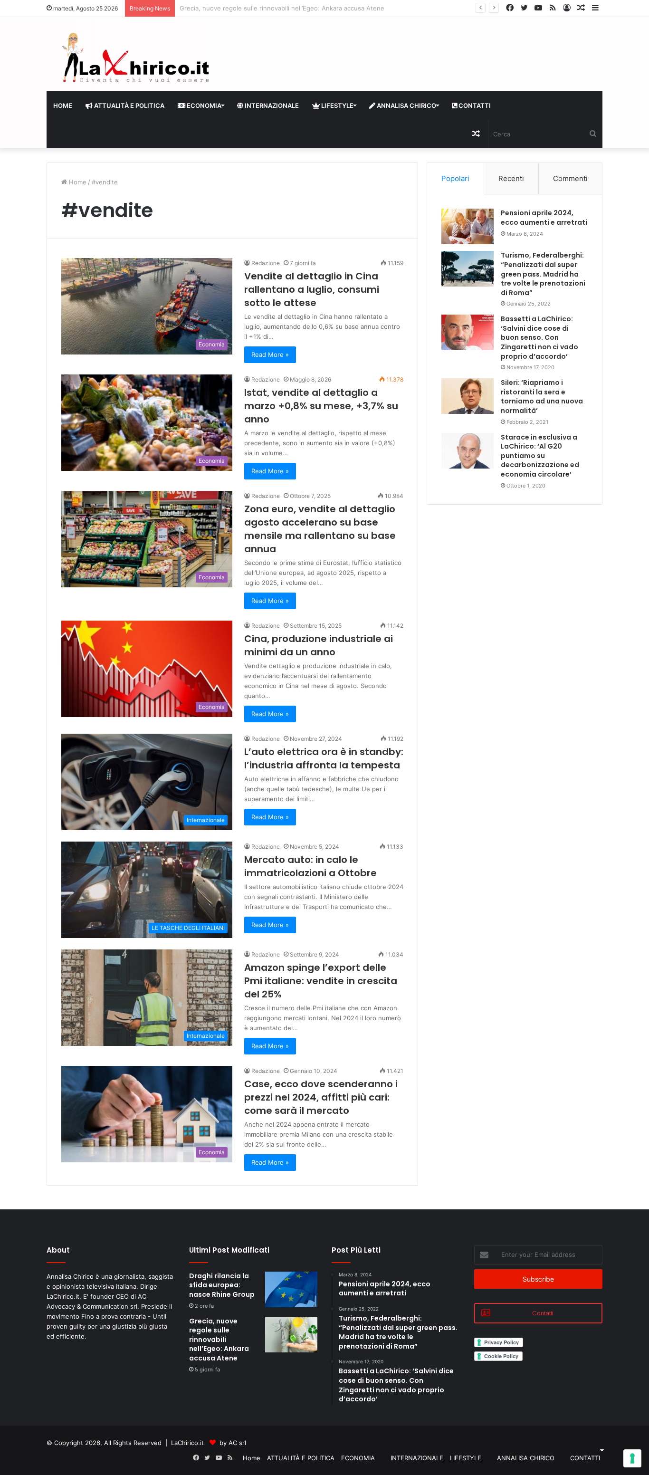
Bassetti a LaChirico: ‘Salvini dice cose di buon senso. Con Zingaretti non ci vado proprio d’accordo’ (539, 337)
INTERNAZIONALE (271, 105)
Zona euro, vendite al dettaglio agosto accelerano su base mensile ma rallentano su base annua (320, 529)
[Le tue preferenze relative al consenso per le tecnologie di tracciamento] (632, 1458)
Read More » (270, 354)
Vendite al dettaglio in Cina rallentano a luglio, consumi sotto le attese (311, 289)
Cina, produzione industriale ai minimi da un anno (318, 645)
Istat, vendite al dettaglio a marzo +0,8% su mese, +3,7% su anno (321, 406)
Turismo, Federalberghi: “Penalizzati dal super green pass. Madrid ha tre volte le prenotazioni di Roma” (543, 273)
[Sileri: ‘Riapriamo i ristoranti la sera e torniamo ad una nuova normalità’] (467, 396)
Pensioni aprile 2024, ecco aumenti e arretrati (544, 217)
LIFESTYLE (336, 105)
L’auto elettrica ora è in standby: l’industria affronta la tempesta (323, 758)
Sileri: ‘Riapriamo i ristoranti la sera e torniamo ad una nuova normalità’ (542, 396)
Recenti (511, 178)
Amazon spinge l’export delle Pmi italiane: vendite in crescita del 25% (320, 981)
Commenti (570, 178)
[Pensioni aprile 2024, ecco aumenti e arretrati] (467, 226)
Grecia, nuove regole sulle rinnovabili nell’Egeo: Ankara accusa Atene (219, 1339)
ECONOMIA (203, 105)
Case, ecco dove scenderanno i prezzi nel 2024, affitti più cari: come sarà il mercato (321, 1097)
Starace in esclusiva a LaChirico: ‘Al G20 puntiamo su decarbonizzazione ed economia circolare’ (540, 455)
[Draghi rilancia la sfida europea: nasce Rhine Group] (291, 1289)
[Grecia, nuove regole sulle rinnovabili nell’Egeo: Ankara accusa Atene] (291, 1334)
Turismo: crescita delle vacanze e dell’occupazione (254, 8)
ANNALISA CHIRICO (405, 105)
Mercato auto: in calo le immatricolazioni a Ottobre (310, 866)
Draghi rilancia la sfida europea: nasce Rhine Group (222, 1285)
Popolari (455, 178)
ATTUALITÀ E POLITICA (128, 105)
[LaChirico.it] (134, 60)
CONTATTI (474, 105)
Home (62, 105)
